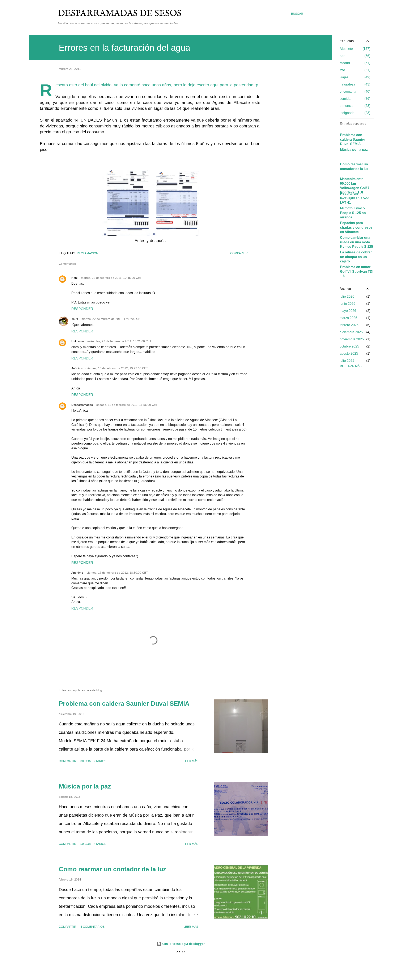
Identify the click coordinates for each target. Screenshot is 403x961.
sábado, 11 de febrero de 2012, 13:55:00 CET (127, 404)
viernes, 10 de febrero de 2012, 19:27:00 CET (117, 368)
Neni (74, 277)
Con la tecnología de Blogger (183, 944)
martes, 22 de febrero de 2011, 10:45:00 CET (111, 277)
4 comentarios (92, 926)
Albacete (354, 49)
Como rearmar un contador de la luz (112, 869)
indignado (354, 113)
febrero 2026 (349, 325)
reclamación (87, 253)
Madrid (354, 63)
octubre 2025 (349, 346)
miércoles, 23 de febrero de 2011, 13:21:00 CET (119, 341)
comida (354, 98)
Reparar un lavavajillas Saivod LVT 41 (354, 198)
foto (354, 70)
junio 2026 (347, 303)
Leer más (190, 761)
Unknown (77, 341)
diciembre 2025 (351, 332)
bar (354, 56)
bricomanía (354, 91)
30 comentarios (93, 761)
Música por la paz (85, 786)
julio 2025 (347, 360)
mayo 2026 (348, 311)
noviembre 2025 (352, 339)
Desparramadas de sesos (120, 13)
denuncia (354, 106)
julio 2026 (347, 296)
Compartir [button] (239, 253)
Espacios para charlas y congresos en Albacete (356, 227)
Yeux (74, 318)
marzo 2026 (348, 318)
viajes (354, 77)
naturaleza (354, 84)
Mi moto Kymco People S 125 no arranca (353, 212)
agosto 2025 (349, 353)
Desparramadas (82, 404)
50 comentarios (93, 844)
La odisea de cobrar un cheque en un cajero (356, 256)
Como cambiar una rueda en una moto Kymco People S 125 (356, 242)
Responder (82, 309)
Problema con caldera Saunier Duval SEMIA (124, 703)
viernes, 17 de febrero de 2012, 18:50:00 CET (117, 572)
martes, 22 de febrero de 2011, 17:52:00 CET (111, 318)
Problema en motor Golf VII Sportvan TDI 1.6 (356, 271)
